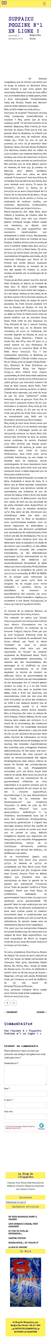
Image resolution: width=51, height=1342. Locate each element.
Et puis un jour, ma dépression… (18, 1232)
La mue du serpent (17, 1248)
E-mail (8, 1100)
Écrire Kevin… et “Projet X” (23, 1243)
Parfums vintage (17, 1238)
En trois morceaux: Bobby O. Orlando (22, 1218)
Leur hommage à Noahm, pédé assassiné (23, 1225)
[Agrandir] (37, 1261)
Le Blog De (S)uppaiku (25, 1175)
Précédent (11, 1012)
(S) (4, 3)
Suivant (41, 1012)
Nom (6, 1089)
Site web (8, 1112)
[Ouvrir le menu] (44, 3)
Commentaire (11, 1063)
